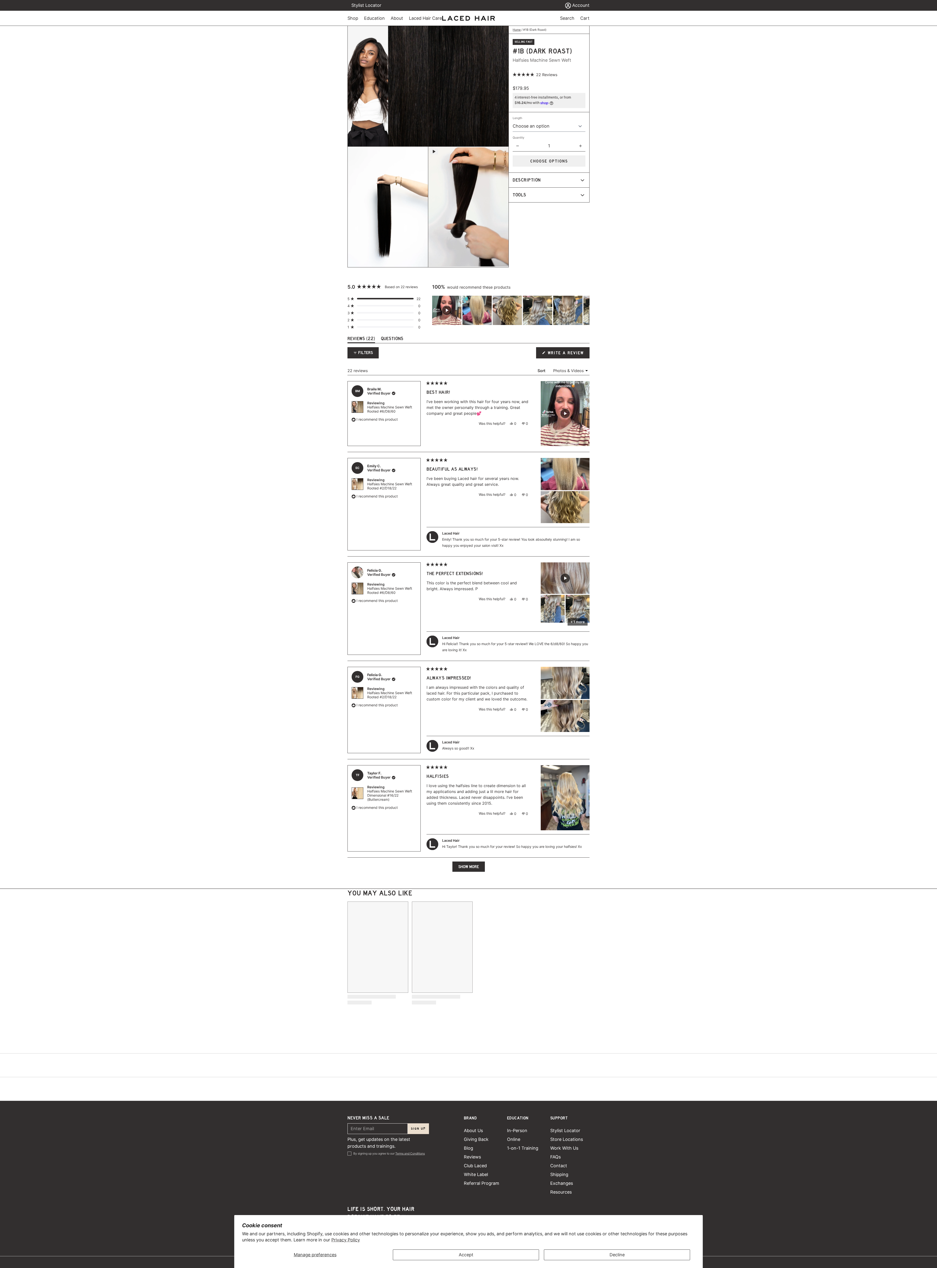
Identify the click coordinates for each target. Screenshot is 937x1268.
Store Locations (566, 1139)
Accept (466, 1254)
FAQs (555, 1156)
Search (567, 18)
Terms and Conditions (410, 1153)
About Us (473, 1130)
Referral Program (481, 1183)
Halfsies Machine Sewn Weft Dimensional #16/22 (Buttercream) (389, 795)
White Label (476, 1174)
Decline (617, 1254)
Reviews (472, 1156)
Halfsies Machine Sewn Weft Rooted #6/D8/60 (389, 409)
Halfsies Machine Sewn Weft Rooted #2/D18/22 (389, 486)
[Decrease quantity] (517, 146)
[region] (511, 310)
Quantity (518, 137)
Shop (352, 18)
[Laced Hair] (468, 18)
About (397, 18)
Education (374, 18)
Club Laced (475, 1165)
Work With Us (564, 1148)
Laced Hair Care (425, 18)
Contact (558, 1165)
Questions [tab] (392, 339)
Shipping (559, 1174)
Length (517, 118)
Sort (542, 370)
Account (580, 5)
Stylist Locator (366, 5)
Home (517, 29)
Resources (561, 1192)
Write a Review (566, 354)
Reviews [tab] (361, 339)
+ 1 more (577, 622)
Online (513, 1139)
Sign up (418, 1128)
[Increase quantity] (580, 146)
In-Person (517, 1130)
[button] (535, 74)
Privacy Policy (345, 1239)
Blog (468, 1148)
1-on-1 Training (522, 1148)
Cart (585, 18)
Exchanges (561, 1183)
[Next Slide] (586, 310)
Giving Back (476, 1139)
